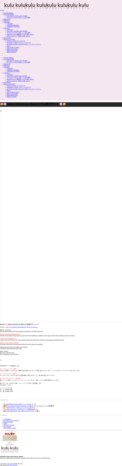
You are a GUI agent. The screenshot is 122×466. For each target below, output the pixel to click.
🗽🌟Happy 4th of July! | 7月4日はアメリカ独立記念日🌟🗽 (20, 409)
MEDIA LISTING (8, 422)
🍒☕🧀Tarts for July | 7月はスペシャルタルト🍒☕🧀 (19, 407)
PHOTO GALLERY (9, 425)
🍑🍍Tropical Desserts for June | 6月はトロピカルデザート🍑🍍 (21, 411)
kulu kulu (35, 327)
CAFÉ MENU (7, 419)
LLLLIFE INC (14, 465)
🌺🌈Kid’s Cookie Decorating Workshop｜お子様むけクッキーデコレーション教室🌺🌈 (28, 406)
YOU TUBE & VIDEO (9, 428)
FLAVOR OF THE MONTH (18, 327)
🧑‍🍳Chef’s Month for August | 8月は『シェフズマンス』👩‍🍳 (19, 404)
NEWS (29, 327)
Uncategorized (7, 426)
